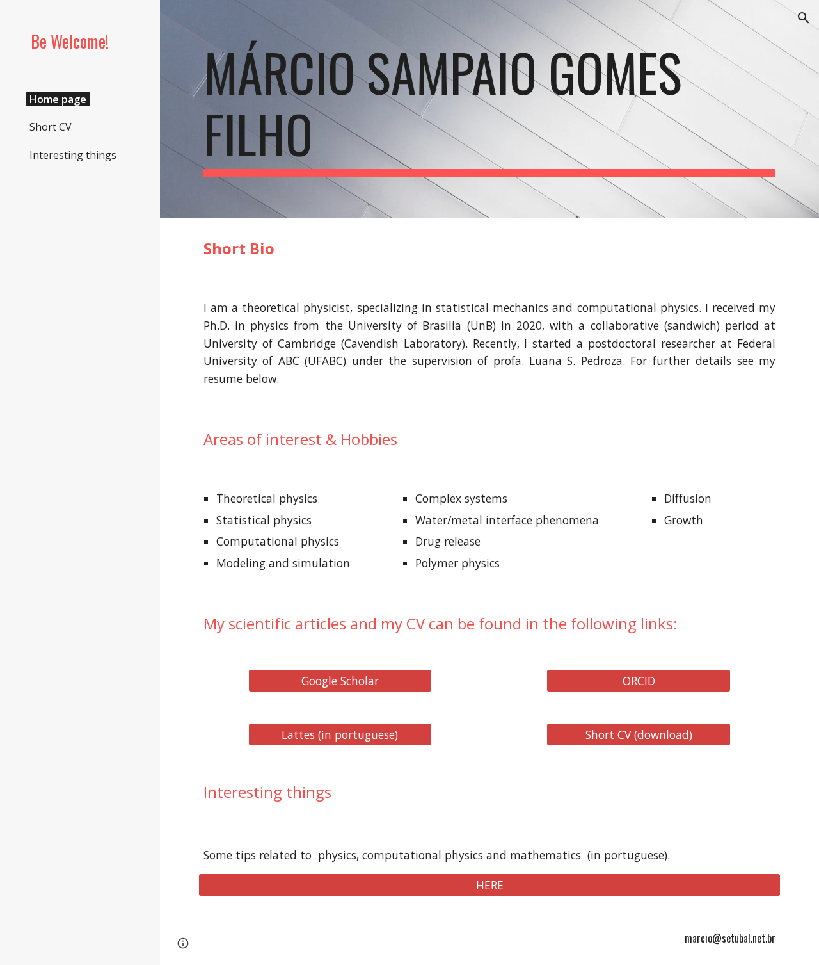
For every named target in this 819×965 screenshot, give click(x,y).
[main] (489, 109)
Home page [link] (57, 99)
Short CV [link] (50, 127)
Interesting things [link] (72, 155)
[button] (803, 18)
